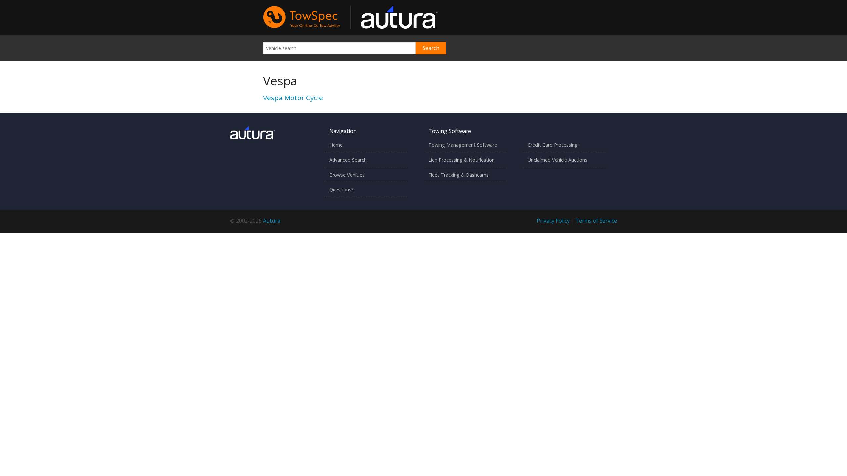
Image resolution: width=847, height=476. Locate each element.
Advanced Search (348, 160)
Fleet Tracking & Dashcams (458, 175)
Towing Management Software (462, 145)
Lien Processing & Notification (461, 160)
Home (336, 145)
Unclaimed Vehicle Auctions (557, 160)
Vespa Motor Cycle (293, 97)
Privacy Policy (553, 220)
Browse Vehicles (347, 175)
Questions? (341, 189)
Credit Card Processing (553, 145)
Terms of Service (596, 220)
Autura (271, 220)
